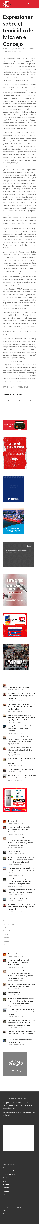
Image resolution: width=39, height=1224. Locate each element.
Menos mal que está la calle (17, 898)
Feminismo (31, 49)
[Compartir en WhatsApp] (30, 400)
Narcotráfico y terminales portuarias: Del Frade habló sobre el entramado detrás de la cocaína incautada (21, 859)
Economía (6, 938)
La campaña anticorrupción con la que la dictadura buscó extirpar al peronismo (21, 728)
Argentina (6, 941)
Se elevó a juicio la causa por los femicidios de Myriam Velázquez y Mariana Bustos (19, 829)
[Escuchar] (15, 430)
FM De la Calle (23, 387)
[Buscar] (28, 4)
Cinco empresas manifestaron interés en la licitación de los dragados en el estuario (21, 870)
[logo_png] (16, 4)
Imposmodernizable (14, 851)
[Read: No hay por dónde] (5, 822)
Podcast (5, 1177)
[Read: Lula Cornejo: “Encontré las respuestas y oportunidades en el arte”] (5, 776)
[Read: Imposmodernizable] (5, 852)
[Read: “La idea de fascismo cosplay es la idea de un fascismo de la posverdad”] (5, 686)
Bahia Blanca (7, 49)
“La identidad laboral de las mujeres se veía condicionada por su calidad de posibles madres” (21, 706)
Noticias (12, 51)
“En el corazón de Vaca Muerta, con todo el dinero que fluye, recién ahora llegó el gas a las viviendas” (21, 717)
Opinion (5, 944)
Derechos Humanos (20, 49)
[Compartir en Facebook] (8, 400)
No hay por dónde (14, 821)
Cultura (5, 927)
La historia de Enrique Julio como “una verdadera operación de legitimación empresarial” (21, 695)
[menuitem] (28, 4)
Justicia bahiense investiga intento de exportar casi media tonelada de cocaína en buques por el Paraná (21, 881)
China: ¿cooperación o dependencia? (20, 769)
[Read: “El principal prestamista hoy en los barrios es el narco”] (5, 1040)
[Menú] (33, 4)
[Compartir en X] (19, 400)
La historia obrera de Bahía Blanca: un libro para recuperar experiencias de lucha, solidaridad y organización (21, 739)
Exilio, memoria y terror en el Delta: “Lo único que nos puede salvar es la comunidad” (21, 761)
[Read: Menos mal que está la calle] (5, 899)
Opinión (5, 1194)
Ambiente (6, 934)
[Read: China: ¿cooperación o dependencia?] (5, 770)
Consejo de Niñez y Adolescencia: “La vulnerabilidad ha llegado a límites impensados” (20, 750)
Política (19, 51)
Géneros (6, 51)
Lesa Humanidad (8, 924)
